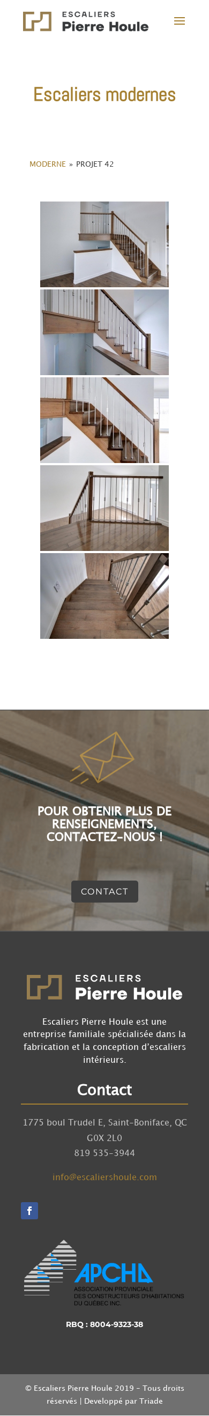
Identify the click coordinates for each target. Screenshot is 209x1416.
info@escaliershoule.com (105, 1178)
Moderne (47, 164)
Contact (105, 891)
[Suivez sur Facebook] (29, 1210)
